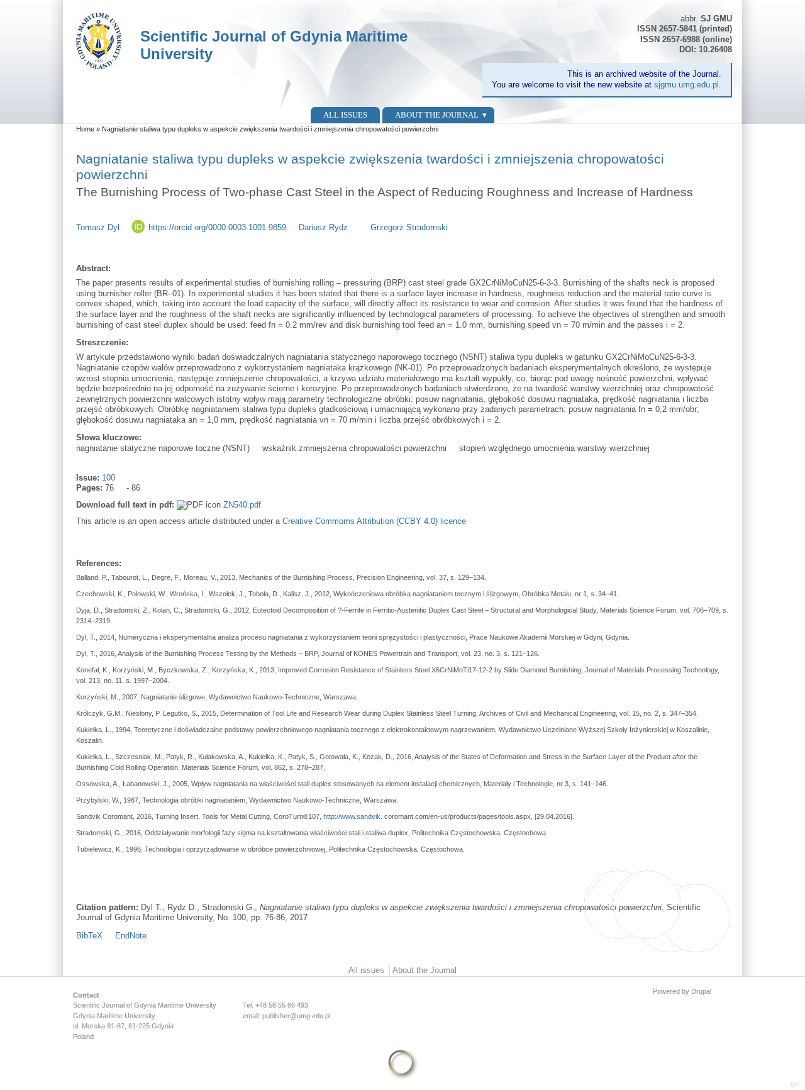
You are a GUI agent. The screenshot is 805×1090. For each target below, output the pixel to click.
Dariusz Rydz (323, 227)
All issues (345, 115)
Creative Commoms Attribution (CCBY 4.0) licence (374, 521)
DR (795, 1084)
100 (108, 477)
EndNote (131, 935)
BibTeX (89, 935)
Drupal (701, 991)
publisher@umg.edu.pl (296, 1016)
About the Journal (437, 115)
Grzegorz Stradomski (409, 227)
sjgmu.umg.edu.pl (686, 84)
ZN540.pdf (242, 504)
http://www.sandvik (351, 816)
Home (85, 129)
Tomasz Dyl (97, 227)
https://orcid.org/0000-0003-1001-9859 (217, 227)
